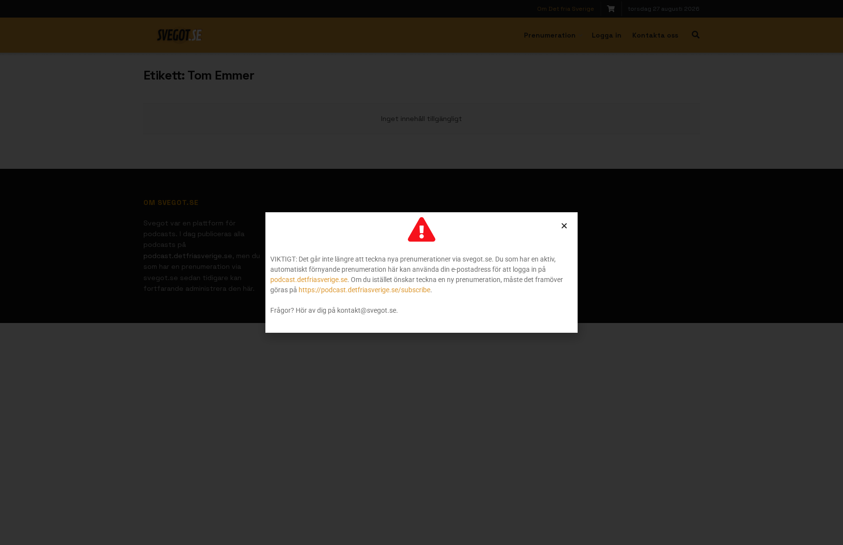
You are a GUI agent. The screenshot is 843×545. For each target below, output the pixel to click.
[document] (421, 272)
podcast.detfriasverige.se (308, 279)
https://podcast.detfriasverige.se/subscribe (364, 290)
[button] (564, 225)
